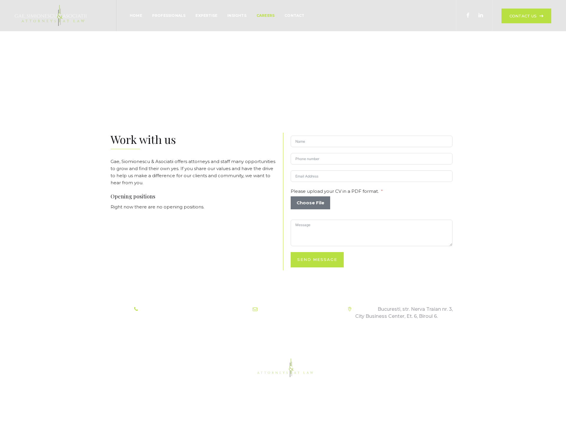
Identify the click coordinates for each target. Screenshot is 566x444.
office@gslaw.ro (295, 309)
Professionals (169, 15)
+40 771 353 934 (178, 309)
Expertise (206, 15)
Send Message (317, 259)
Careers (265, 15)
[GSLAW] (51, 15)
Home (136, 15)
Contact (294, 15)
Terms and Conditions (246, 417)
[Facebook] (468, 15)
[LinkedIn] (480, 15)
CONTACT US (523, 16)
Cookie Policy (328, 417)
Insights (236, 15)
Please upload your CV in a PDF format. (335, 191)
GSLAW (282, 430)
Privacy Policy (291, 417)
